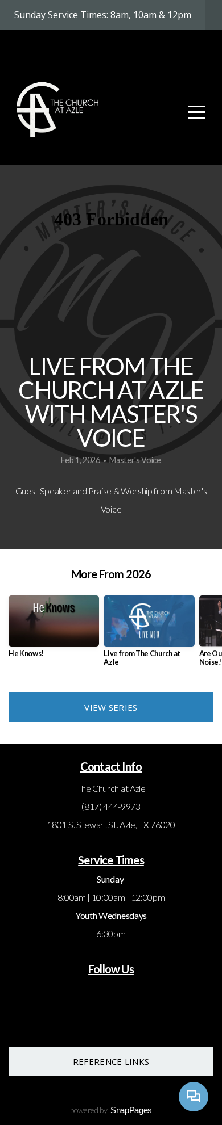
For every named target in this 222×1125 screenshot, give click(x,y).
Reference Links (111, 1061)
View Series (110, 707)
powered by (111, 1110)
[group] (54, 630)
